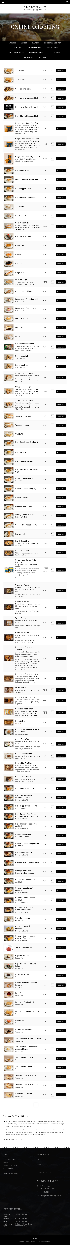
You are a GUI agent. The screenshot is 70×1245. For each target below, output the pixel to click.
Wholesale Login (44, 1173)
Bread (5, 1163)
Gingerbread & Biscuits (52, 43)
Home (5, 1155)
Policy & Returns (10, 1173)
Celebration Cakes (34, 48)
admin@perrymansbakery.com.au (50, 1196)
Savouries (12, 43)
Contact (40, 1165)
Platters (35, 43)
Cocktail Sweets (55, 53)
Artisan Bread (17, 48)
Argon (49, 1241)
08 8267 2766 (44, 1192)
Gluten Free (28, 57)
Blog (38, 1160)
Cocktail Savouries (36, 53)
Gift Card (42, 57)
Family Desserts (53, 48)
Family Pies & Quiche (16, 53)
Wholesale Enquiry (44, 1168)
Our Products (9, 1160)
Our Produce (8, 1168)
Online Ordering (43, 1155)
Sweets (24, 43)
